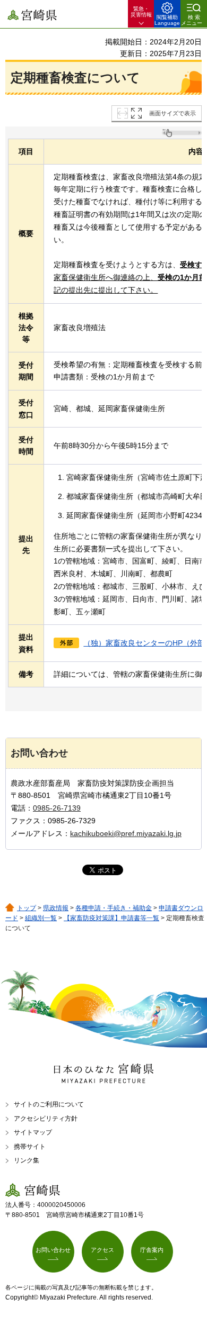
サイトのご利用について (49, 1104)
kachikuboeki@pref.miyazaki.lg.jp (126, 833)
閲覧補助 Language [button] (167, 20)
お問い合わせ (53, 1250)
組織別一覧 (41, 918)
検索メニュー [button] (191, 20)
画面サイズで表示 (172, 113)
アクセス (102, 1250)
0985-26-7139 (57, 808)
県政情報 (55, 908)
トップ (26, 908)
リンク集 (26, 1160)
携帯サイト (30, 1146)
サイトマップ (33, 1132)
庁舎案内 (151, 1250)
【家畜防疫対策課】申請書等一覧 (111, 918)
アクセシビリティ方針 (45, 1118)
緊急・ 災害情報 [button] (141, 11)
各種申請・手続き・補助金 (113, 908)
